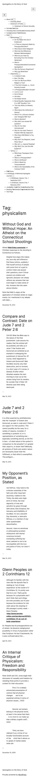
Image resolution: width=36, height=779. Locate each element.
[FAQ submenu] (10, 35)
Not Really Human (20, 98)
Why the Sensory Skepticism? (24, 69)
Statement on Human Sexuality (24, 26)
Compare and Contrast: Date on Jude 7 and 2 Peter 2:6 (17, 323)
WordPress (22, 775)
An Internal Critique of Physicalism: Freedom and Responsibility (14, 661)
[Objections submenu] (18, 74)
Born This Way (19, 78)
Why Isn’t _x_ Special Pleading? (24, 144)
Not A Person (18, 94)
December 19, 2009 (9, 752)
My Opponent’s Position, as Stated (15, 477)
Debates (23, 33)
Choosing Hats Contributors (15, 31)
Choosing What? (15, 21)
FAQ (7, 35)
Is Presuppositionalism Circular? (24, 89)
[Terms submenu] (15, 151)
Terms (12, 151)
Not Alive (17, 96)
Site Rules (31, 189)
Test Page (9, 191)
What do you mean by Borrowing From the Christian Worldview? (23, 58)
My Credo (14, 187)
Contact (9, 33)
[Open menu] (33, 9)
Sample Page (19, 189)
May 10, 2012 (6, 396)
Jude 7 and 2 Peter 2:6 (13, 410)
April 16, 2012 (6, 641)
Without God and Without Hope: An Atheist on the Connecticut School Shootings (17, 233)
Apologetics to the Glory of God (14, 4)
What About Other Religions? (23, 49)
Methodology (14, 37)
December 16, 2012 (8, 305)
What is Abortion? (20, 119)
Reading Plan (29, 187)
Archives (9, 28)
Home (12, 171)
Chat (16, 28)
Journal (8, 187)
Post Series (21, 187)
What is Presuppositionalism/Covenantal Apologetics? (24, 64)
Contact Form (16, 33)
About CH (9, 19)
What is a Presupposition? (22, 157)
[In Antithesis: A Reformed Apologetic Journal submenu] (12, 176)
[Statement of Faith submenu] (23, 24)
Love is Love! (18, 92)
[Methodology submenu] (20, 37)
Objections (13, 74)
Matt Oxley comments (16, 247)
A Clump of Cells (19, 76)
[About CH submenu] (14, 19)
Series (26, 189)
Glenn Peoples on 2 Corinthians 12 (17, 571)
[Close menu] (4, 15)
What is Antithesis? (20, 160)
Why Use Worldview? (21, 71)
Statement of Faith (16, 24)
